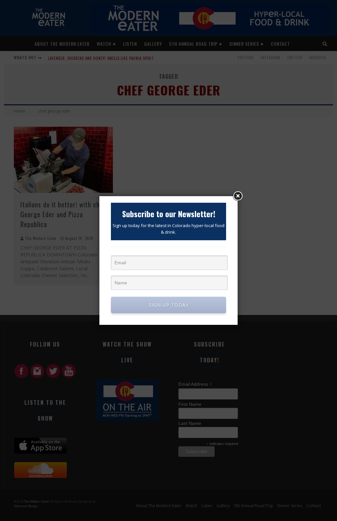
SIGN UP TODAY (169, 305)
